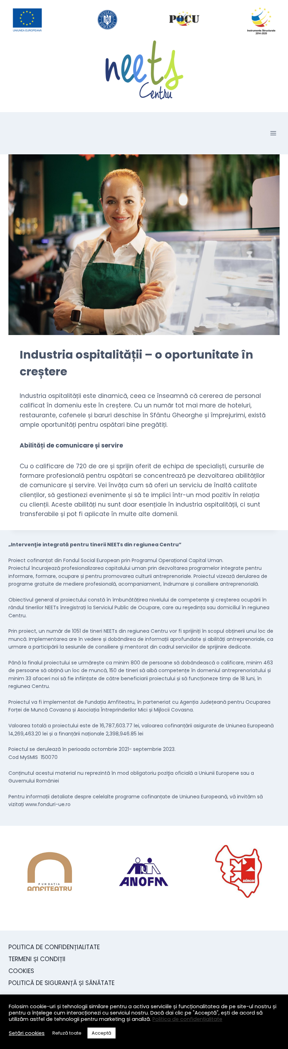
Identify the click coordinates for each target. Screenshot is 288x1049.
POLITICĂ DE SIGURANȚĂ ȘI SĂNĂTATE (61, 983)
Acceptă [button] (101, 1033)
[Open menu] (273, 133)
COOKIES (21, 971)
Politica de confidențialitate (187, 1019)
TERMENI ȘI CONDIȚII (36, 959)
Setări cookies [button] (27, 1033)
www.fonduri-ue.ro (48, 804)
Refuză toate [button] (66, 1033)
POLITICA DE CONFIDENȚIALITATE (54, 947)
